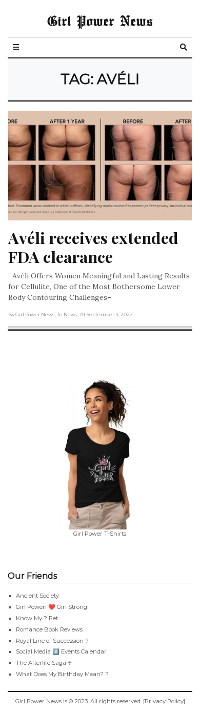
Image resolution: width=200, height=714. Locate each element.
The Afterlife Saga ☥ (44, 662)
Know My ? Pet (37, 618)
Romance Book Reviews (49, 629)
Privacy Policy (164, 701)
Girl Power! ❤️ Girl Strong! (52, 606)
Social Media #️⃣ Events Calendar (61, 651)
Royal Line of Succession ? (52, 640)
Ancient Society (37, 595)
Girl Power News (100, 20)
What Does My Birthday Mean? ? (62, 674)
